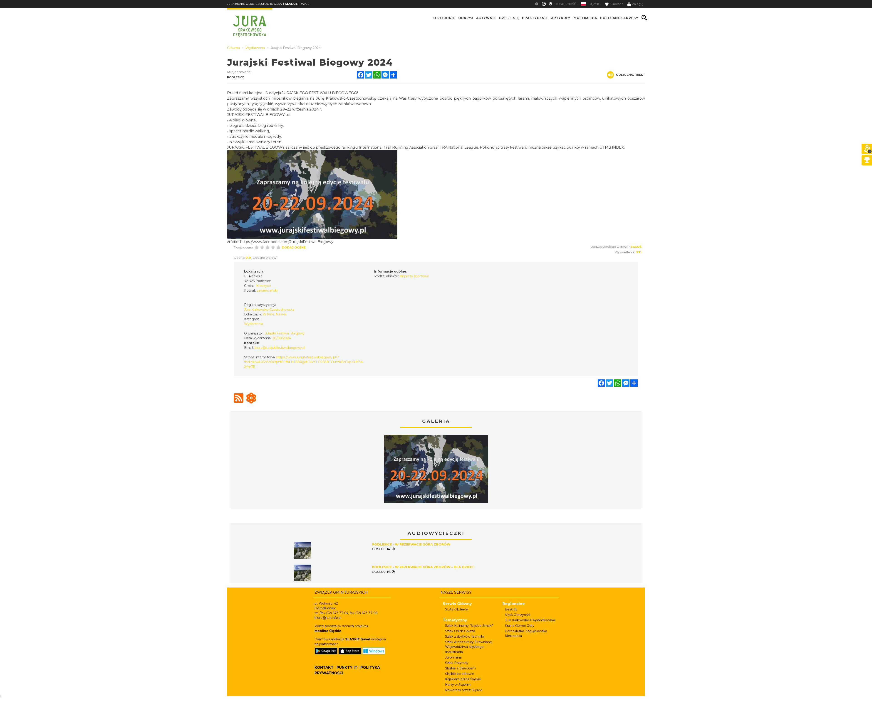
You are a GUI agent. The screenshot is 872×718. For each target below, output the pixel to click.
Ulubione (617, 4)
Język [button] (594, 4)
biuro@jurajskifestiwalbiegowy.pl (280, 348)
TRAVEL (297, 3)
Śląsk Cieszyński (517, 615)
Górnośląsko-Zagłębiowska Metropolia (526, 633)
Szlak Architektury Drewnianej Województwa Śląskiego (469, 644)
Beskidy (511, 609)
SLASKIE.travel (456, 609)
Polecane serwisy (619, 18)
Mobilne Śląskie (328, 631)
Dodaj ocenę (294, 247)
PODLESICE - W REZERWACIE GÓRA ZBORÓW (411, 544)
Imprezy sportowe (414, 276)
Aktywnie (486, 18)
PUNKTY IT (347, 667)
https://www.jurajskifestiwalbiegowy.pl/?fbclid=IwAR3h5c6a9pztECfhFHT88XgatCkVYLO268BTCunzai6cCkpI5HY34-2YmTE (304, 362)
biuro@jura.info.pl (328, 618)
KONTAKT (324, 667)
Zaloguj (637, 4)
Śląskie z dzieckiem (460, 668)
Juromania (453, 657)
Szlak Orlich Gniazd (460, 631)
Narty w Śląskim (458, 685)
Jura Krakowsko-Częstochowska (530, 620)
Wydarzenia (253, 324)
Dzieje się (509, 18)
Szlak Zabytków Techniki (464, 636)
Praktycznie (535, 18)
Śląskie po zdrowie (459, 674)
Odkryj (465, 18)
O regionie (444, 18)
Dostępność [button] (565, 4)
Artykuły (560, 18)
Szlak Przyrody (456, 663)
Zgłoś (636, 246)
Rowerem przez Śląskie (463, 690)
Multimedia (585, 18)
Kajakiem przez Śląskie (463, 679)
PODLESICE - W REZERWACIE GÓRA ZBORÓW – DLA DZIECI (422, 567)
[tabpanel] (436, 470)
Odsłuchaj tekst (630, 74)
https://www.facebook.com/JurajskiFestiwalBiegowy (286, 242)
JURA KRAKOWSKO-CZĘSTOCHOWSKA (254, 3)
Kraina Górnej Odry (519, 626)
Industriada (454, 652)
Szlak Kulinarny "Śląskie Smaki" (469, 626)
